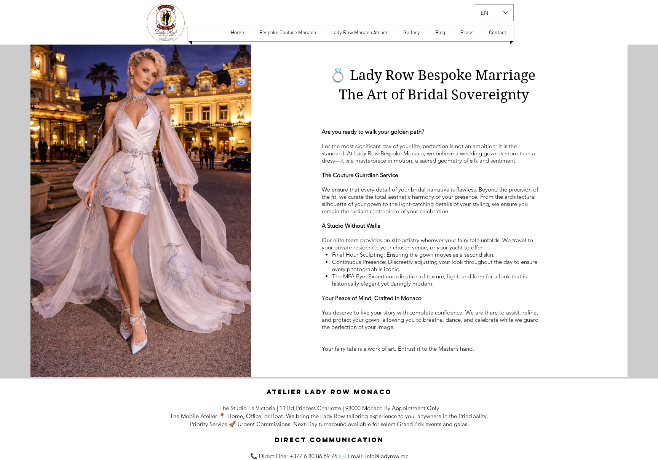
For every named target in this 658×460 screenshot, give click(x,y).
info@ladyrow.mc (386, 456)
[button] (237, 33)
